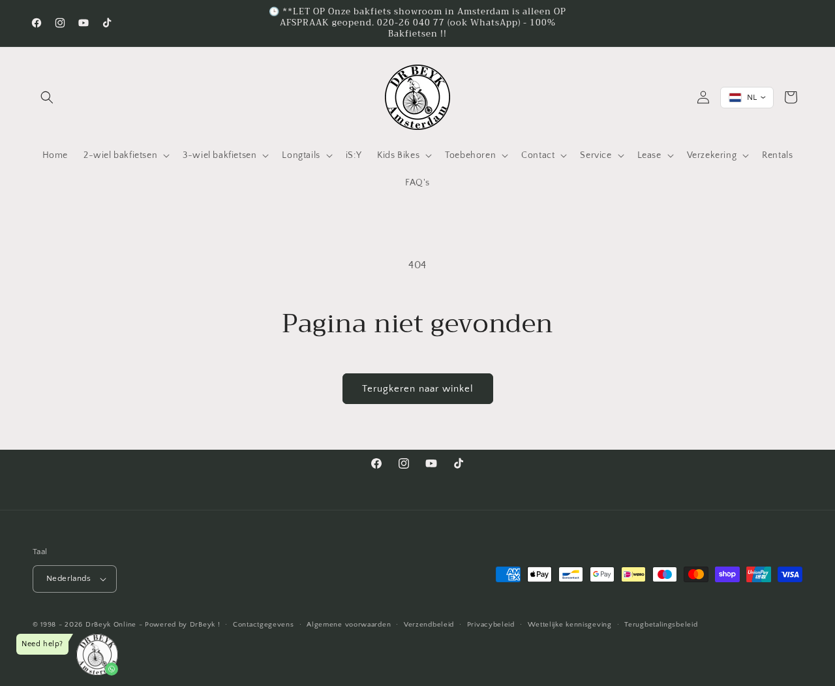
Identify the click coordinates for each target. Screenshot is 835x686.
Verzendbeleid (429, 625)
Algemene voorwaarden (349, 625)
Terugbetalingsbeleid (660, 625)
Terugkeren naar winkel (418, 388)
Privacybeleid (491, 625)
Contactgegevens (263, 625)
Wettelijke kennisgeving (570, 625)
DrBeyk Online (110, 625)
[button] (47, 97)
